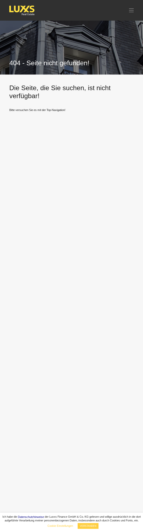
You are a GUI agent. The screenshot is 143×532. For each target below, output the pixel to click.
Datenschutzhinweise (31, 516)
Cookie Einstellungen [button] (60, 525)
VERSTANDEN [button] (88, 526)
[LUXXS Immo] (23, 14)
